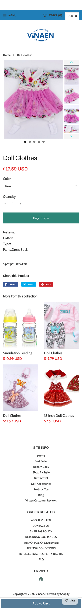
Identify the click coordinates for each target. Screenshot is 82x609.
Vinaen (40, 594)
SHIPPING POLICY (41, 531)
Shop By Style (41, 472)
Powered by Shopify (57, 594)
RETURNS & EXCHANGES (41, 537)
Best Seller (41, 461)
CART (54, 15)
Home (7, 54)
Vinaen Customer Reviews (41, 500)
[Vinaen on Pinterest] (41, 580)
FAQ (41, 559)
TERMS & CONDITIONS (41, 548)
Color (7, 179)
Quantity (9, 197)
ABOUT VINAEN (41, 520)
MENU (12, 15)
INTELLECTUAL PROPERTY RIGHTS (41, 554)
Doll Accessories (41, 484)
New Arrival (41, 478)
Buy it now (41, 218)
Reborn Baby (41, 467)
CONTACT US (41, 526)
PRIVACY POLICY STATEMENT (41, 542)
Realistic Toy (41, 489)
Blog (41, 495)
